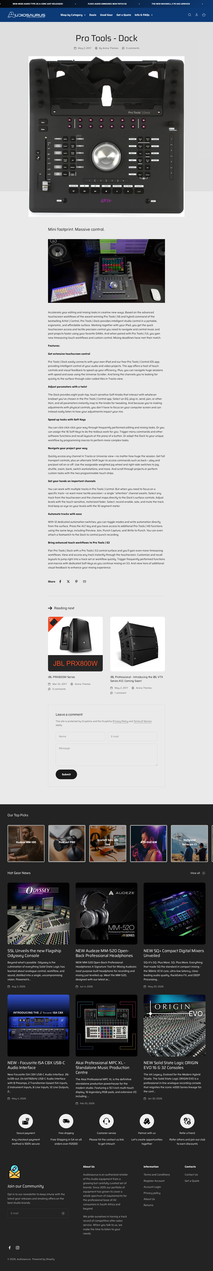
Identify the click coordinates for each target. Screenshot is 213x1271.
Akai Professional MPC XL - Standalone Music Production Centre (102, 1067)
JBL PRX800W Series (61, 677)
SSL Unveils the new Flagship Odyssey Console (34, 953)
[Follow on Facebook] (9, 1248)
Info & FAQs (142, 15)
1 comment (120, 693)
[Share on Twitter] (68, 581)
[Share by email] (84, 581)
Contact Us (191, 1175)
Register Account (154, 1181)
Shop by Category (71, 15)
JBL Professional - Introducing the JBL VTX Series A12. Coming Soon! (136, 679)
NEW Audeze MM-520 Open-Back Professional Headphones (104, 953)
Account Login (152, 1187)
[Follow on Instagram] (17, 1248)
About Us (149, 1199)
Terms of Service (143, 721)
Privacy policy (152, 1193)
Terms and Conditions (157, 1175)
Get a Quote (123, 15)
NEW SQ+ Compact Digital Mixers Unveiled (174, 953)
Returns (148, 1205)
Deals (92, 15)
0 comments (132, 48)
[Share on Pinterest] (76, 581)
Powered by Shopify (43, 1259)
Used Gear (106, 15)
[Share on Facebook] (60, 581)
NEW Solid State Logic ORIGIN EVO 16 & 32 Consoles (171, 1065)
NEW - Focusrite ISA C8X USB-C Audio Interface (36, 1065)
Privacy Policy (120, 721)
